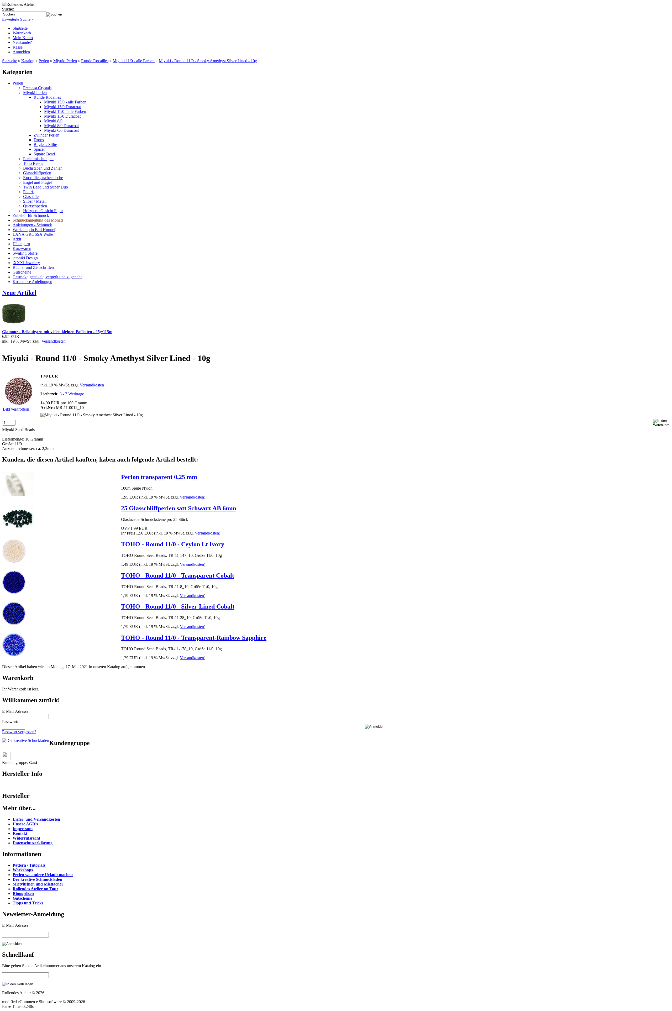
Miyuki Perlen (65, 61)
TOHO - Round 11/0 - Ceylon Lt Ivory (172, 544)
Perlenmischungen (38, 158)
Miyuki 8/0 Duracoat (61, 125)
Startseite (20, 28)
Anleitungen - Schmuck (32, 225)
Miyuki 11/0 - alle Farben (134, 61)
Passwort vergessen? (19, 732)
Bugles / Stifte (45, 144)
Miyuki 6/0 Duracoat (61, 130)
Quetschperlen (35, 206)
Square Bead (44, 154)
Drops (39, 140)
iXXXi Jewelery (26, 262)
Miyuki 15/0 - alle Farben (65, 102)
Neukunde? (22, 42)
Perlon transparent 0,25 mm (159, 477)
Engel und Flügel (37, 182)
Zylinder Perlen (46, 135)
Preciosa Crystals (37, 88)
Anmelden (21, 52)
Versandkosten (53, 341)
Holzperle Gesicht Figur (43, 210)
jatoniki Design (25, 258)
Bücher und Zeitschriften (33, 267)
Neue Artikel (19, 292)
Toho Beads (33, 163)
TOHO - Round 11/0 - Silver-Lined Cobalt (177, 606)
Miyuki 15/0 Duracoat (62, 106)
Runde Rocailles (94, 61)
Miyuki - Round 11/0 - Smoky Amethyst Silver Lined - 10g (208, 61)
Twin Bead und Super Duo (45, 187)
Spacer (39, 149)
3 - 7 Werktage (72, 394)
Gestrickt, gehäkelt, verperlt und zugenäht (47, 277)
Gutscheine (22, 272)
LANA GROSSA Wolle (33, 234)
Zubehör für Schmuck (31, 215)
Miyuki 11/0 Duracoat (62, 116)
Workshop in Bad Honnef (34, 229)
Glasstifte (31, 196)
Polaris (28, 192)
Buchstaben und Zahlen (42, 168)
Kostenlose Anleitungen (32, 281)
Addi (17, 239)
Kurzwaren (22, 248)
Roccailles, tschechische (43, 177)
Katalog (27, 61)
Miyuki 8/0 (53, 121)
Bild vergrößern (16, 409)
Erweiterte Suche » (18, 19)
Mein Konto (23, 37)
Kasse (18, 47)
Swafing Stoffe (25, 253)
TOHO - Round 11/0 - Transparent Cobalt (177, 575)
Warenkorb (22, 33)
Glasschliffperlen (37, 173)
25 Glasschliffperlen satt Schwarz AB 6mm (178, 508)
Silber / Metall (34, 201)
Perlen (44, 61)
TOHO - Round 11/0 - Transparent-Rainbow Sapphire (193, 637)
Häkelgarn (21, 244)
